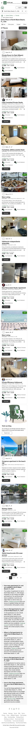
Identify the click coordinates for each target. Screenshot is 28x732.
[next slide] (24, 40)
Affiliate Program (15, 715)
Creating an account (14, 601)
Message (6, 74)
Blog (5, 717)
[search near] (2, 11)
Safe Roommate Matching (8, 722)
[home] (2, 15)
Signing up (14, 648)
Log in (19, 7)
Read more (7, 433)
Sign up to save (11, 698)
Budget (18, 24)
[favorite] (2, 32)
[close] (2, 3)
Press (8, 715)
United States (9, 15)
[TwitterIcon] (11, 709)
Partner (5, 713)
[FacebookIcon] (9, 709)
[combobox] (12, 11)
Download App (11, 717)
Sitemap (10, 713)
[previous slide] (4, 40)
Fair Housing (23, 715)
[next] (25, 11)
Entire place (11, 24)
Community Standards (18, 721)
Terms (15, 713)
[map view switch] (14, 574)
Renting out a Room (9, 719)
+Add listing (23, 28)
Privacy (3, 715)
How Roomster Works (21, 722)
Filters (24, 24)
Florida (17, 15)
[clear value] (22, 11)
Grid (4, 24)
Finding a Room (20, 717)
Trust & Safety (7, 721)
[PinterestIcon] (16, 709)
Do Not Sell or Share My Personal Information (14, 725)
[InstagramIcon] (19, 709)
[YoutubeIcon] (14, 709)
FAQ (19, 713)
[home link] (2, 7)
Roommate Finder (19, 719)
